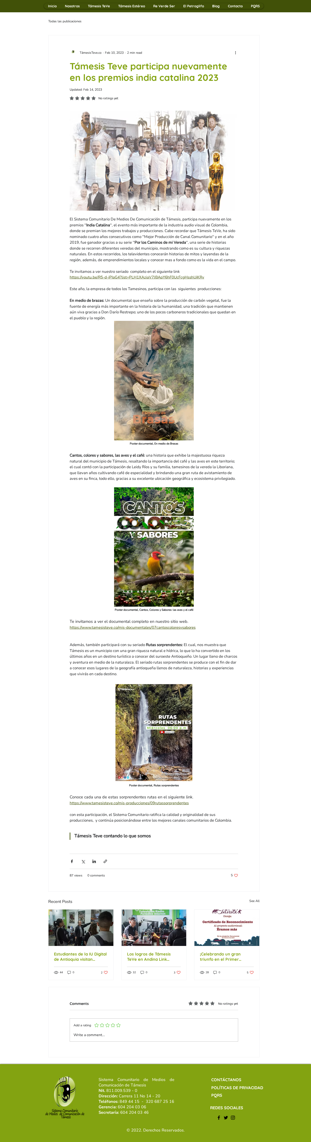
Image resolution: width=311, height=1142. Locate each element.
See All (254, 901)
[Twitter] (226, 1117)
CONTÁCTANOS (226, 1079)
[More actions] (235, 52)
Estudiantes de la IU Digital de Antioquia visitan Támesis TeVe (80, 956)
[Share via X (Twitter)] (83, 861)
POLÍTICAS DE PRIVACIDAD (237, 1087)
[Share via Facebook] (72, 861)
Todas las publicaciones (65, 21)
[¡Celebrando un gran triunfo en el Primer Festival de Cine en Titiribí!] (226, 928)
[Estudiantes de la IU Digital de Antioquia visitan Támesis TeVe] (80, 928)
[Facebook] (219, 1117)
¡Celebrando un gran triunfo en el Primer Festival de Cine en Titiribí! (225, 956)
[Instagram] (233, 1117)
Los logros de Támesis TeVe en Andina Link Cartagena (149, 956)
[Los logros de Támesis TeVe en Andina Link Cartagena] (154, 928)
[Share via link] (105, 861)
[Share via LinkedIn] (94, 861)
